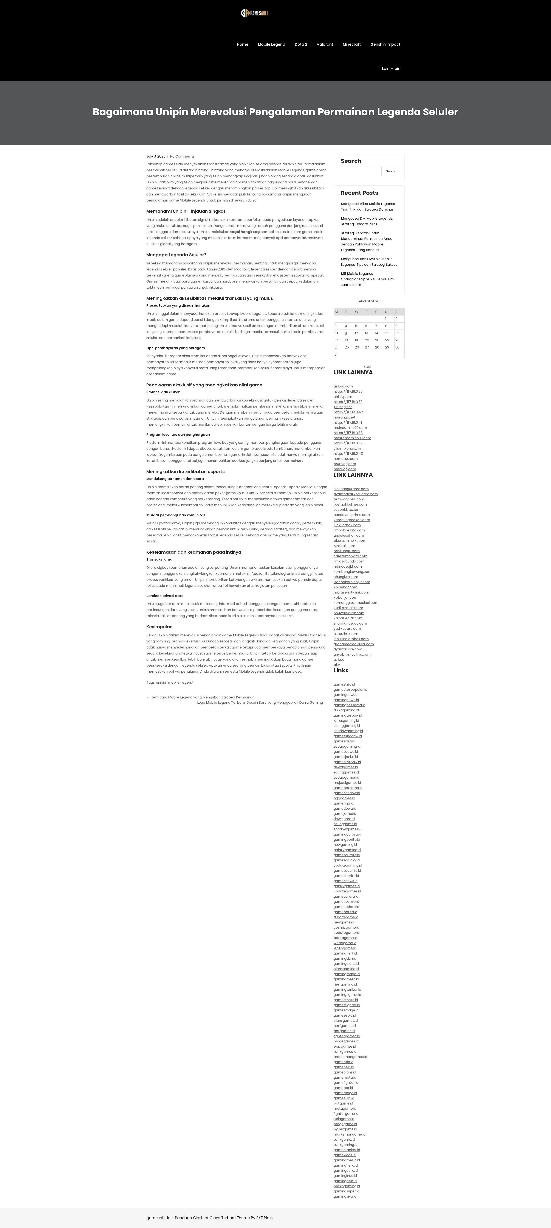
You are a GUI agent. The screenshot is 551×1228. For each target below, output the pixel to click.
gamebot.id (343, 1087)
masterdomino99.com (352, 438)
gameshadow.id (347, 793)
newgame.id (344, 922)
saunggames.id (346, 772)
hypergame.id (345, 1129)
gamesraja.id (344, 741)
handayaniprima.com (352, 514)
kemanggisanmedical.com (356, 602)
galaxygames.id (347, 886)
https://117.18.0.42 (348, 412)
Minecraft (352, 44)
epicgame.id (344, 1118)
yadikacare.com (347, 628)
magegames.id (346, 1041)
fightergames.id (347, 1036)
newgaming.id (345, 844)
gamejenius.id (345, 813)
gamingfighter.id (347, 994)
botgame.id (343, 1103)
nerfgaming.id (345, 984)
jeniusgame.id (345, 948)
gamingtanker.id (347, 989)
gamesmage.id (346, 1010)
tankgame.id (344, 1139)
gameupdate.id (346, 906)
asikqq (339, 659)
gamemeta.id (345, 1077)
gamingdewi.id (346, 694)
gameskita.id (344, 684)
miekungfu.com (347, 550)
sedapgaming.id (347, 746)
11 (346, 333)
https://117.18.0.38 (348, 432)
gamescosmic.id (347, 870)
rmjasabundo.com (349, 561)
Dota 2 (301, 44)
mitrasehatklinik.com (351, 592)
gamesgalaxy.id (347, 860)
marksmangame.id (349, 1134)
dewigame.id (344, 818)
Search (351, 161)
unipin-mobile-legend (174, 682)
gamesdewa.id (346, 751)
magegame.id (345, 1124)
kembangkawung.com (352, 571)
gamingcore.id (346, 1170)
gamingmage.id (347, 974)
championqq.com (349, 448)
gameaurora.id (346, 896)
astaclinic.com (346, 633)
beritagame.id (345, 937)
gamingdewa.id (346, 699)
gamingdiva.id (345, 1180)
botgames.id (344, 1030)
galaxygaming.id (347, 849)
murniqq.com (345, 463)
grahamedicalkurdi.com (354, 644)
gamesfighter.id (347, 1005)
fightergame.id (346, 1113)
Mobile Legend (271, 44)
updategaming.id (348, 865)
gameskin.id (343, 1061)
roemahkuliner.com (350, 504)
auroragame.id (346, 917)
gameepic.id (344, 1098)
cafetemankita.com (350, 556)
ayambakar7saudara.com (356, 494)
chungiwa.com (346, 576)
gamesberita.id (346, 875)
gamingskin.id (345, 958)
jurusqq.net (343, 407)
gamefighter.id (346, 1082)
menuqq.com (345, 469)
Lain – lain (391, 68)
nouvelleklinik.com (349, 613)
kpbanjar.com (345, 597)
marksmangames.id (350, 1056)
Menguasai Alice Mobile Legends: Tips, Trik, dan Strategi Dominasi (368, 206)
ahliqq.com (343, 396)
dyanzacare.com (348, 649)
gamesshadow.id (348, 736)
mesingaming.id (347, 1186)
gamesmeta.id (346, 999)
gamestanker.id (347, 1149)
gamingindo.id (345, 1175)
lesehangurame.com (351, 488)
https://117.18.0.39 (348, 401)
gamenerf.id (344, 1067)
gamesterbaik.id (347, 761)
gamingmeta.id (346, 979)
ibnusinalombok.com (351, 638)
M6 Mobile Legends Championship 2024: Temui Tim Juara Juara (367, 279)
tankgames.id (345, 1051)
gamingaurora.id (347, 834)
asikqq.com (343, 386)
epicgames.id (345, 1046)
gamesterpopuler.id (350, 689)
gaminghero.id (346, 1165)
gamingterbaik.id (348, 715)
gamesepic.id (345, 1015)
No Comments (182, 156)
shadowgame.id (347, 829)
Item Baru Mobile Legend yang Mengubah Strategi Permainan (200, 697)
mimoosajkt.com (348, 566)
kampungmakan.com (352, 519)
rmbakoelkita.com (349, 530)
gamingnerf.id (345, 953)
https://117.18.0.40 (348, 453)
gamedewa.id (345, 808)
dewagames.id (346, 767)
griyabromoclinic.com (352, 654)
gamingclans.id (346, 963)
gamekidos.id (345, 1155)
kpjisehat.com (345, 587)
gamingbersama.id (349, 705)
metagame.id (345, 1108)
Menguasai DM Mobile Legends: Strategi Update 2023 (367, 221)
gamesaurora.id (347, 855)
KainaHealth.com (348, 618)
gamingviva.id (345, 1196)
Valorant (325, 44)
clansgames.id (346, 1020)
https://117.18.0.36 (348, 391)
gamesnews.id (346, 880)
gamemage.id (345, 1093)
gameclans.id (345, 1072)
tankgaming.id (346, 1144)
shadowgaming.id (348, 730)
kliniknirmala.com (348, 607)
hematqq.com (346, 458)
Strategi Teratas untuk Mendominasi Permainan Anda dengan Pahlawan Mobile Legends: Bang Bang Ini (366, 241)
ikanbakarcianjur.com (352, 582)
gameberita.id (345, 911)
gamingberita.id (347, 839)
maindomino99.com (350, 427)
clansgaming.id (346, 968)
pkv (337, 664)
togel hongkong (245, 231)
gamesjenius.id (346, 756)
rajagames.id (344, 798)
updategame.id (346, 932)
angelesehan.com (349, 535)
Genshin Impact (385, 44)
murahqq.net (345, 417)
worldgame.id (345, 943)
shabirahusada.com (350, 623)
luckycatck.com (347, 525)
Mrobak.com (344, 545)
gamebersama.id (348, 787)
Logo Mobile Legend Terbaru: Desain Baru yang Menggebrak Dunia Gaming (262, 702)
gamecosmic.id (346, 901)
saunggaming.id (347, 725)
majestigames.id (347, 782)
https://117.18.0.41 (348, 422)
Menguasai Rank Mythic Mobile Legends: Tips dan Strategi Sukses (369, 261)
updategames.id (347, 891)
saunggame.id (345, 824)
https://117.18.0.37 (348, 443)
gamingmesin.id (347, 1160)
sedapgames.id (346, 777)
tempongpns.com (349, 499)
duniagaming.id (346, 710)
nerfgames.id (345, 1025)
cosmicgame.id (346, 927)
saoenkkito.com (347, 509)
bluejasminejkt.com (350, 540)
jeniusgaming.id (346, 720)
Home (242, 44)
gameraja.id (343, 803)
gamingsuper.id (346, 1191)
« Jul (367, 366)
